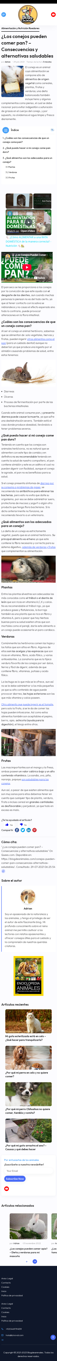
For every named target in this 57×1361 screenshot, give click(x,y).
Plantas (11, 167)
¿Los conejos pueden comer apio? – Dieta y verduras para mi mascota (28, 1252)
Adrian (7, 62)
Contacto (6, 1282)
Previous (27, 1261)
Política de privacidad (12, 1295)
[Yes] (9, 825)
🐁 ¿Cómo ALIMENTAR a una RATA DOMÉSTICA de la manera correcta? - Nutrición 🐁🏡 (28, 213)
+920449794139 (14, 1328)
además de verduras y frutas (39, 547)
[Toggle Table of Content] (52, 130)
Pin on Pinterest (34, 830)
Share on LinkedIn (29, 830)
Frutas (12, 177)
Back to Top (53, 1337)
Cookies (5, 1286)
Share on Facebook (17, 830)
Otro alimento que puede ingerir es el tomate (27, 704)
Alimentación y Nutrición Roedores (20, 28)
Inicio (3, 1291)
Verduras (13, 172)
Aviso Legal (7, 1278)
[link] (10, 213)
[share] (46, 212)
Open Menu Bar (3, 14)
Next (34, 1261)
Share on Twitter (23, 830)
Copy (3, 871)
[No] (23, 825)
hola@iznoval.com (14, 1335)
